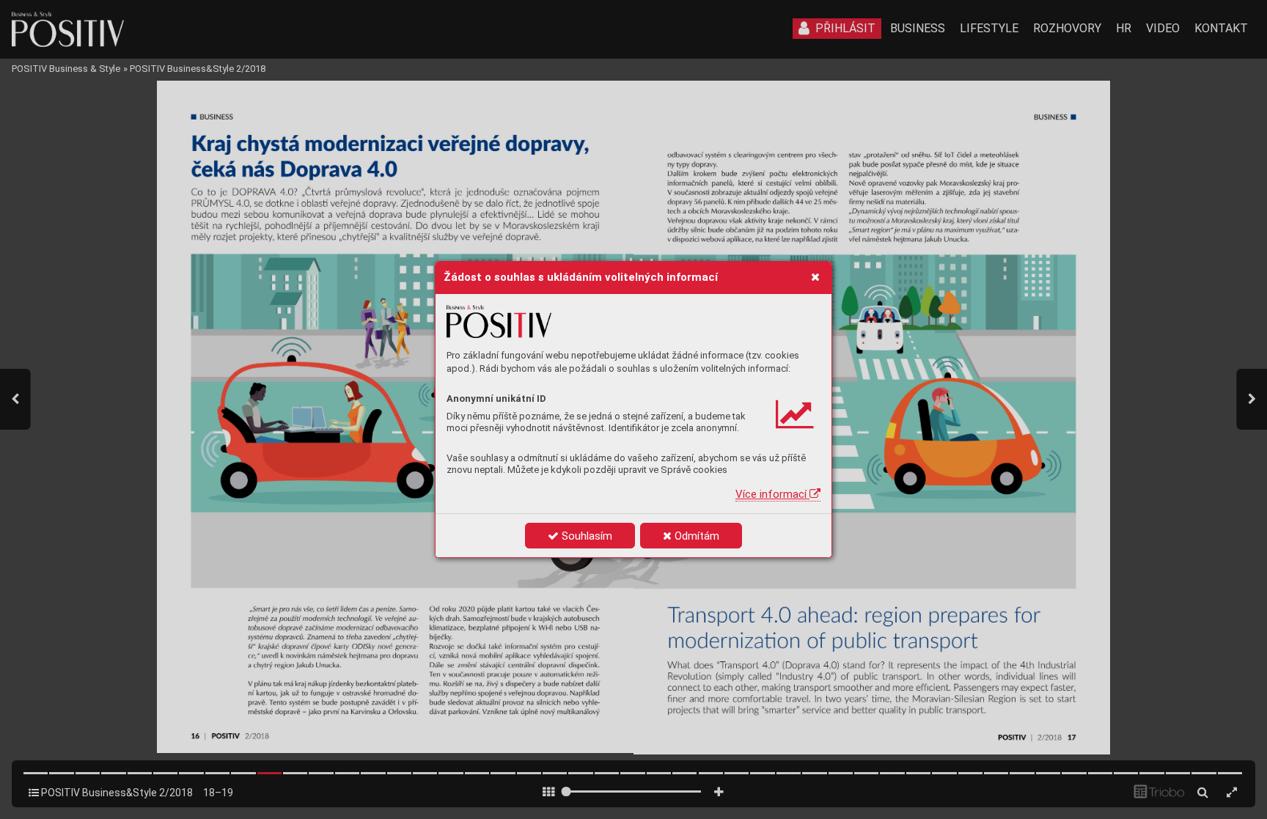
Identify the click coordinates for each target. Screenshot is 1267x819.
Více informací (772, 494)
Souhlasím (585, 536)
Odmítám (695, 536)
